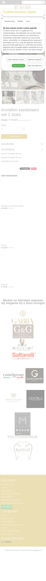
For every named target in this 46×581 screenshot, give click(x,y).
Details (20, 21)
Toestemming (9, 21)
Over (28, 21)
